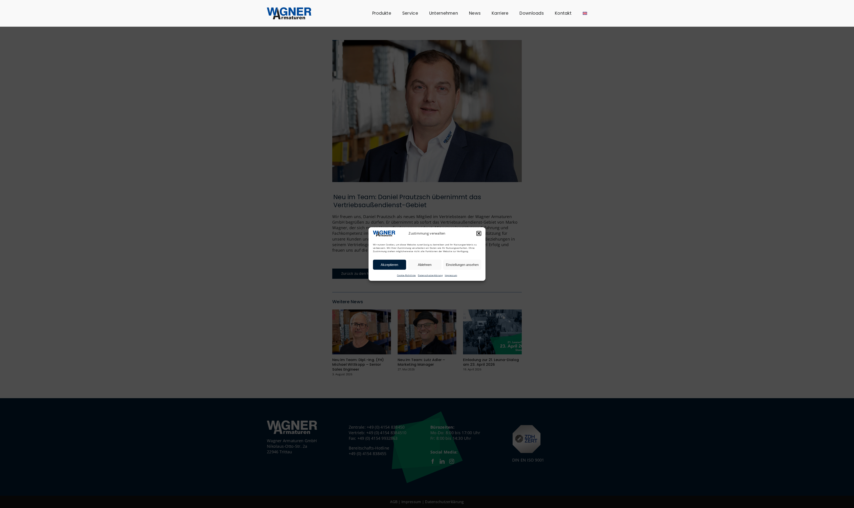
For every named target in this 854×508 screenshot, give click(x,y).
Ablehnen (424, 265)
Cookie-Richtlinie (406, 275)
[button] (479, 233)
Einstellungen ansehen (462, 265)
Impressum (451, 275)
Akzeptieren (389, 265)
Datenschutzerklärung (430, 275)
